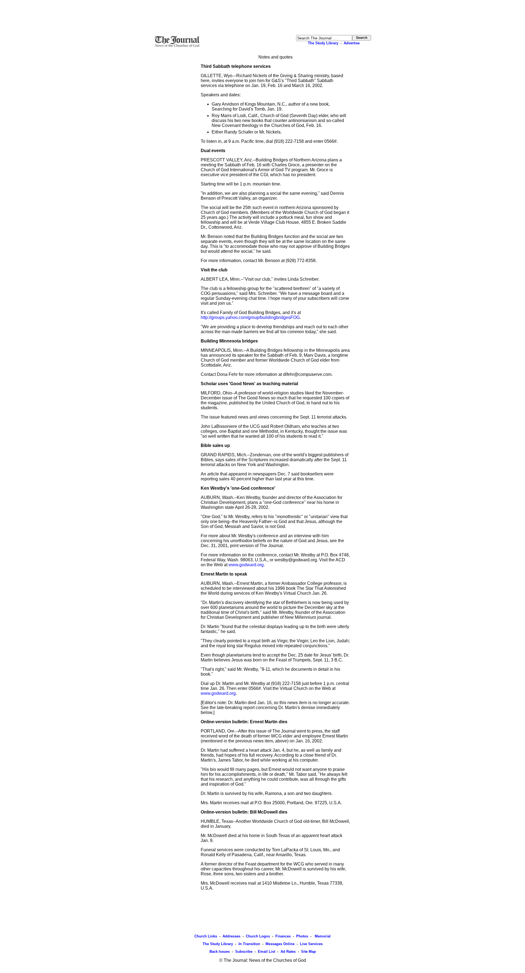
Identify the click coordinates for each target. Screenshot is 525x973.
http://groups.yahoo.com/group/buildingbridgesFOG (250, 317)
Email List (266, 951)
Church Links (205, 936)
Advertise (352, 43)
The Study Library (323, 43)
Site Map (308, 951)
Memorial (322, 936)
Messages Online (280, 944)
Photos (302, 936)
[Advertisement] (262, 17)
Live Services (311, 944)
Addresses (231, 936)
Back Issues (219, 951)
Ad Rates (288, 951)
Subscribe (243, 951)
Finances (283, 936)
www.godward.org (246, 564)
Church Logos (258, 936)
